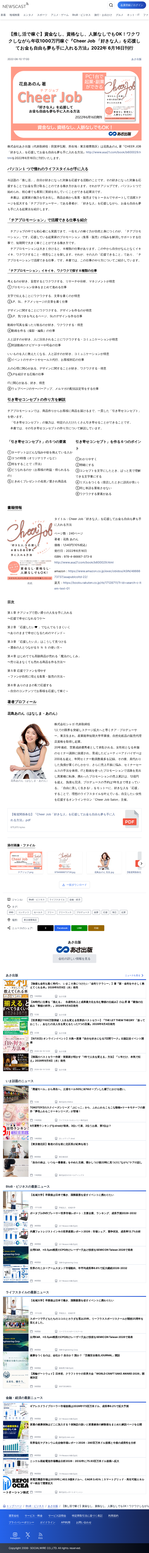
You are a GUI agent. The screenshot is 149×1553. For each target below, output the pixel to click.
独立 (114, 912)
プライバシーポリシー (21, 1522)
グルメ (119, 14)
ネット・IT (133, 14)
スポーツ (42, 14)
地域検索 (14, 14)
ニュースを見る (132, 975)
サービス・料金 (34, 1515)
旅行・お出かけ (103, 14)
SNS (11, 912)
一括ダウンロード (77, 884)
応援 (105, 912)
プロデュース (82, 912)
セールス (38, 912)
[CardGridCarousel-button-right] (141, 863)
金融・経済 (74, 899)
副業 (96, 912)
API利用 (65, 1522)
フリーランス (65, 912)
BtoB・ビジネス (81, 14)
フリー (50, 912)
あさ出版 (136, 59)
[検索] (111, 5)
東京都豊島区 (30, 919)
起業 (123, 912)
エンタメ (28, 14)
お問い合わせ (83, 1522)
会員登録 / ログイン (131, 5)
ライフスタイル (57, 899)
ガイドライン (47, 1522)
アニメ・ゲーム (60, 14)
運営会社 (14, 1515)
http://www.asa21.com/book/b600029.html (84, 562)
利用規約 (113, 1515)
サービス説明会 (57, 1515)
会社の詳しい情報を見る (74, 958)
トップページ (14, 1505)
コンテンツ (23, 912)
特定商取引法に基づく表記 (87, 1515)
